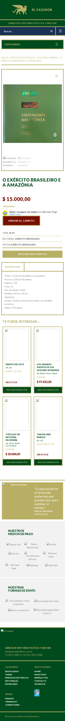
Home (37, 671)
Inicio (4, 57)
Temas (8, 674)
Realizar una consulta (32, 254)
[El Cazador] (32, 9)
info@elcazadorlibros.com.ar (18, 651)
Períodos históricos (22, 57)
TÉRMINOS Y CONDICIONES (12, 703)
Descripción (12, 266)
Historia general (48, 57)
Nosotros (40, 674)
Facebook (39, 684)
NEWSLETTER (41, 678)
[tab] (12, 266)
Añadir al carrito (21, 220)
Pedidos (9, 698)
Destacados (11, 671)
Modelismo (11, 684)
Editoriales (11, 681)
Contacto (40, 681)
